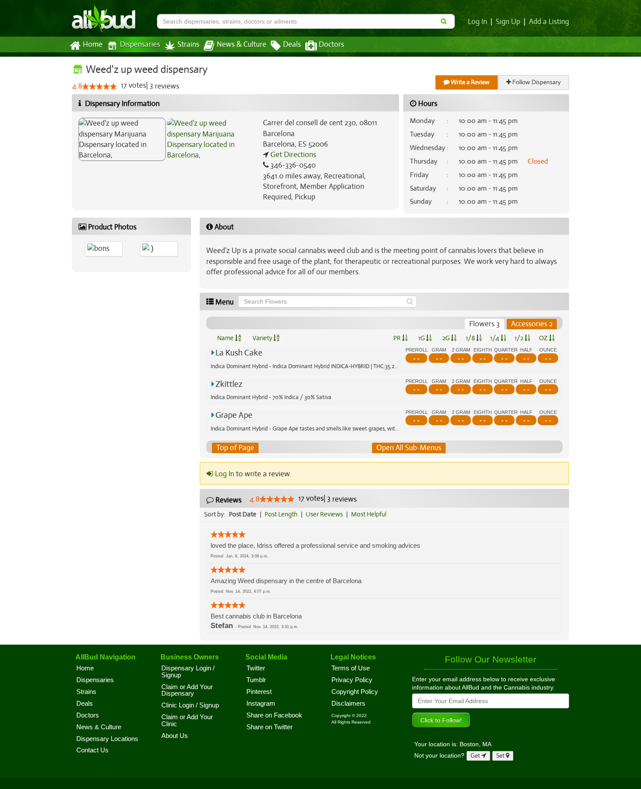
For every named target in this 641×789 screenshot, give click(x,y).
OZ (544, 338)
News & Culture (241, 44)
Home (92, 44)
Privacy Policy (351, 679)
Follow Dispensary (536, 82)
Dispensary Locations (107, 738)
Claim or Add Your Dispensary (187, 690)
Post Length (281, 514)
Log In (477, 21)
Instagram (260, 703)
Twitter (255, 668)
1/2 (520, 338)
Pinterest (259, 691)
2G (446, 338)
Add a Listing (549, 21)
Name (226, 338)
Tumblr (256, 679)
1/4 (495, 338)
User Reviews (324, 514)
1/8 (471, 338)
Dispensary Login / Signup (188, 672)
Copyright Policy (354, 691)
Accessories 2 (531, 323)
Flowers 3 (484, 323)
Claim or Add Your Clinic (187, 721)
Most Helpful (368, 514)
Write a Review (470, 82)
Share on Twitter (269, 727)
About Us (174, 735)
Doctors (331, 44)
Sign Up (508, 21)
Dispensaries (140, 44)
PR (397, 338)
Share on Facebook (274, 715)
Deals (292, 44)
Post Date (242, 514)
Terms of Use (350, 668)
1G (422, 338)
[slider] (99, 86)
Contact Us (92, 750)
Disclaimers (348, 703)
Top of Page (235, 447)
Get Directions (292, 154)
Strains (188, 44)
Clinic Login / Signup (190, 705)
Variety (262, 338)
